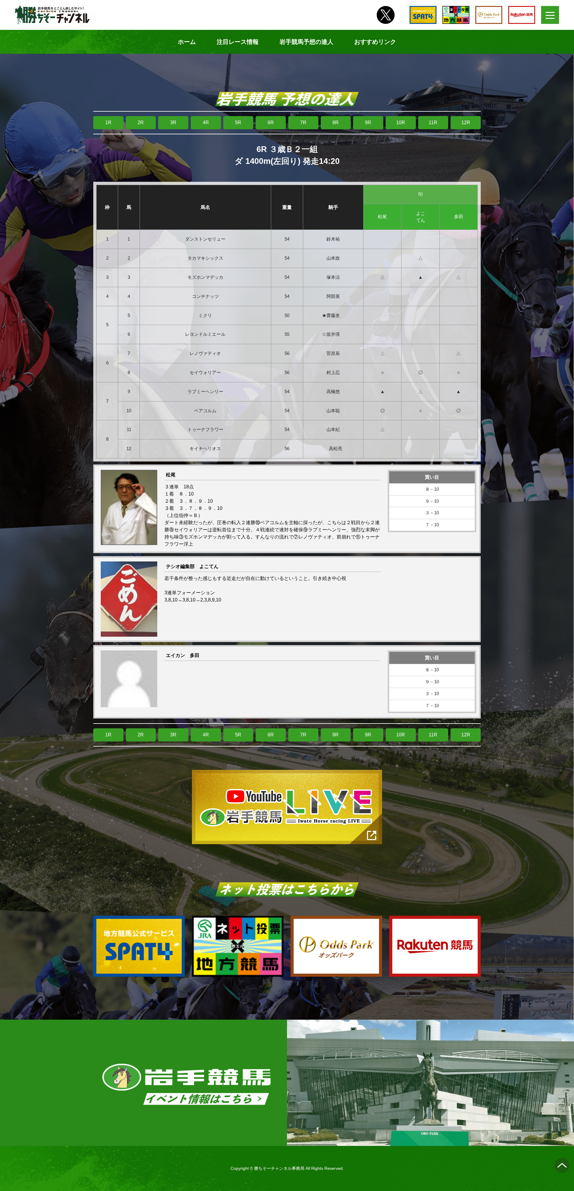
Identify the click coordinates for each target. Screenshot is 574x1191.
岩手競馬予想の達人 (306, 42)
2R (141, 122)
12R (465, 122)
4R (206, 122)
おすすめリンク (375, 42)
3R (173, 122)
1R (108, 122)
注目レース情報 (238, 42)
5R (238, 122)
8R (335, 122)
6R (271, 122)
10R (400, 122)
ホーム (187, 42)
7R (303, 122)
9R (368, 122)
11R (433, 122)
